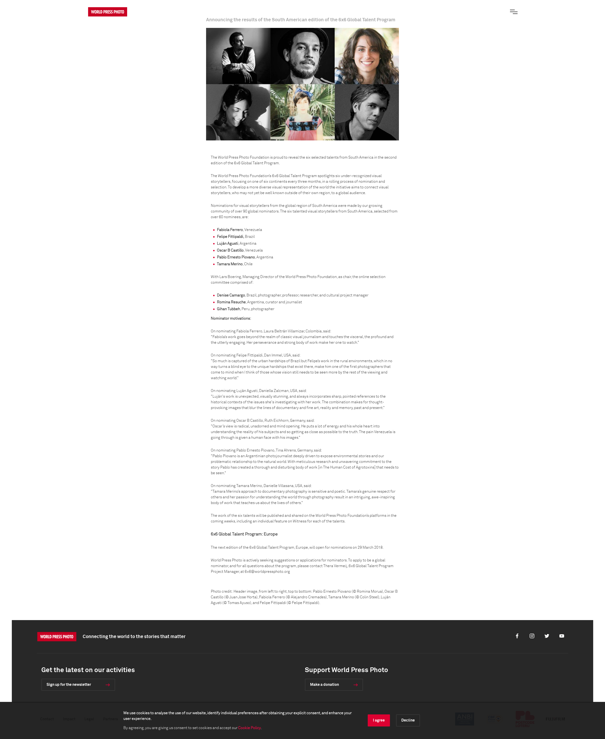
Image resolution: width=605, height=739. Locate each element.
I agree (379, 720)
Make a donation (324, 685)
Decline (408, 720)
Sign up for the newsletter (69, 685)
